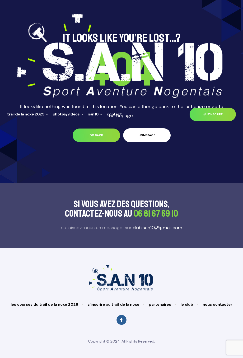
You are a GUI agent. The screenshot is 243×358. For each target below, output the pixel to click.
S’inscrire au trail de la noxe (113, 304)
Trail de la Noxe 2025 (25, 114)
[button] (213, 114)
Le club (187, 304)
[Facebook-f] (121, 320)
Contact (114, 114)
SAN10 (93, 114)
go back (96, 135)
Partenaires (160, 304)
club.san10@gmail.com (157, 227)
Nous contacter (217, 304)
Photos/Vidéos (66, 114)
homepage (147, 135)
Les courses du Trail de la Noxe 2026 (44, 304)
